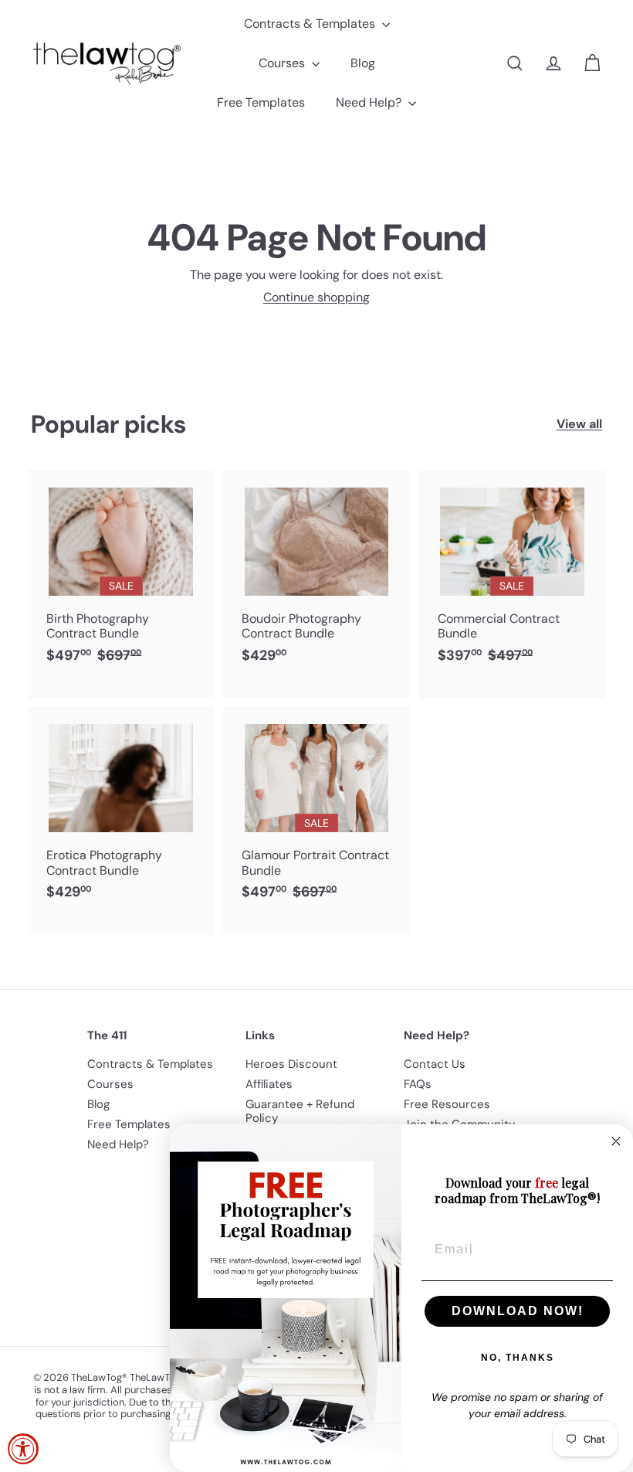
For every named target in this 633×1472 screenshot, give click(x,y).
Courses (283, 63)
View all (579, 423)
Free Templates (261, 102)
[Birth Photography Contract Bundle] (121, 584)
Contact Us (434, 1064)
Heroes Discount (291, 1064)
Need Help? (370, 102)
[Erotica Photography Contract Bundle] (121, 811)
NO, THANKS (517, 1357)
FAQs (418, 1084)
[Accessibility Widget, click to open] (23, 1448)
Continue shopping (316, 297)
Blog (362, 63)
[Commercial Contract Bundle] (512, 584)
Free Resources (447, 1104)
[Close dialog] (616, 1141)
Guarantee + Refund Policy (299, 1111)
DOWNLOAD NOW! (518, 1310)
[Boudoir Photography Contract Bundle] (316, 574)
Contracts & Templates (311, 23)
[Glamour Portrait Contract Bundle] (316, 820)
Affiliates (269, 1084)
